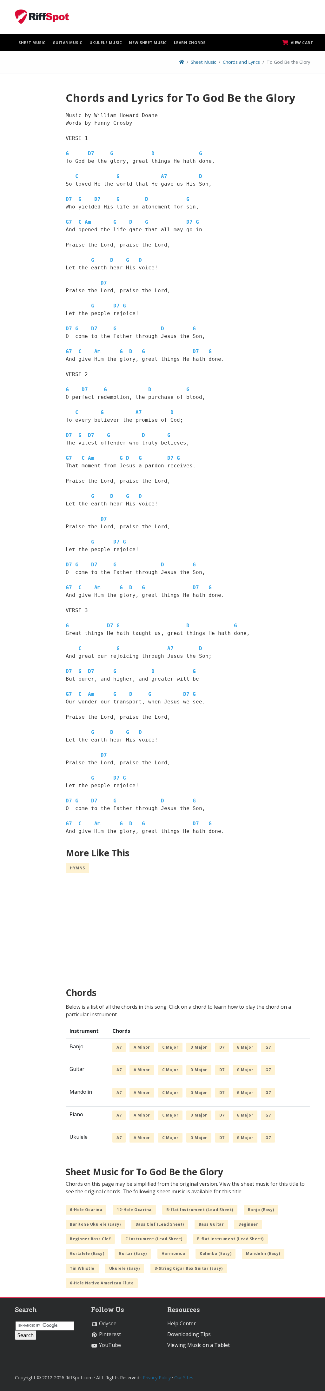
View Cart (301, 42)
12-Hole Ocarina (134, 1209)
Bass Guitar (211, 1224)
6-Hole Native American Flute (102, 1283)
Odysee (107, 1323)
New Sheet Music (148, 42)
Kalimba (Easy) (215, 1253)
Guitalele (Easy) (87, 1253)
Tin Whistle (82, 1268)
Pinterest (109, 1334)
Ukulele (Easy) (124, 1268)
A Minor (142, 1047)
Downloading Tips (189, 1334)
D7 (91, 153)
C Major (170, 1047)
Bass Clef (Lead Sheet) (160, 1224)
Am (88, 222)
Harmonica (173, 1253)
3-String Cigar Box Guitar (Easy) (189, 1268)
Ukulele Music (106, 42)
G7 (69, 222)
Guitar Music (68, 42)
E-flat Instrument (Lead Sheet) (230, 1239)
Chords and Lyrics (241, 62)
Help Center (181, 1323)
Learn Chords (190, 42)
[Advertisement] (35, 186)
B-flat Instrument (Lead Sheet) (199, 1209)
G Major (245, 1047)
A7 (164, 176)
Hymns (77, 868)
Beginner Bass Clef (90, 1239)
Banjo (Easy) (261, 1209)
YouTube (109, 1345)
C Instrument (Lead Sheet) (153, 1239)
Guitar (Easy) (133, 1253)
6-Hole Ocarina (86, 1209)
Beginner (248, 1224)
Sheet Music (32, 42)
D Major (198, 1047)
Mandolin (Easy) (263, 1253)
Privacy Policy (157, 1378)
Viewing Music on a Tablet (198, 1345)
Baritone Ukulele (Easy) (95, 1224)
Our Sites (183, 1378)
